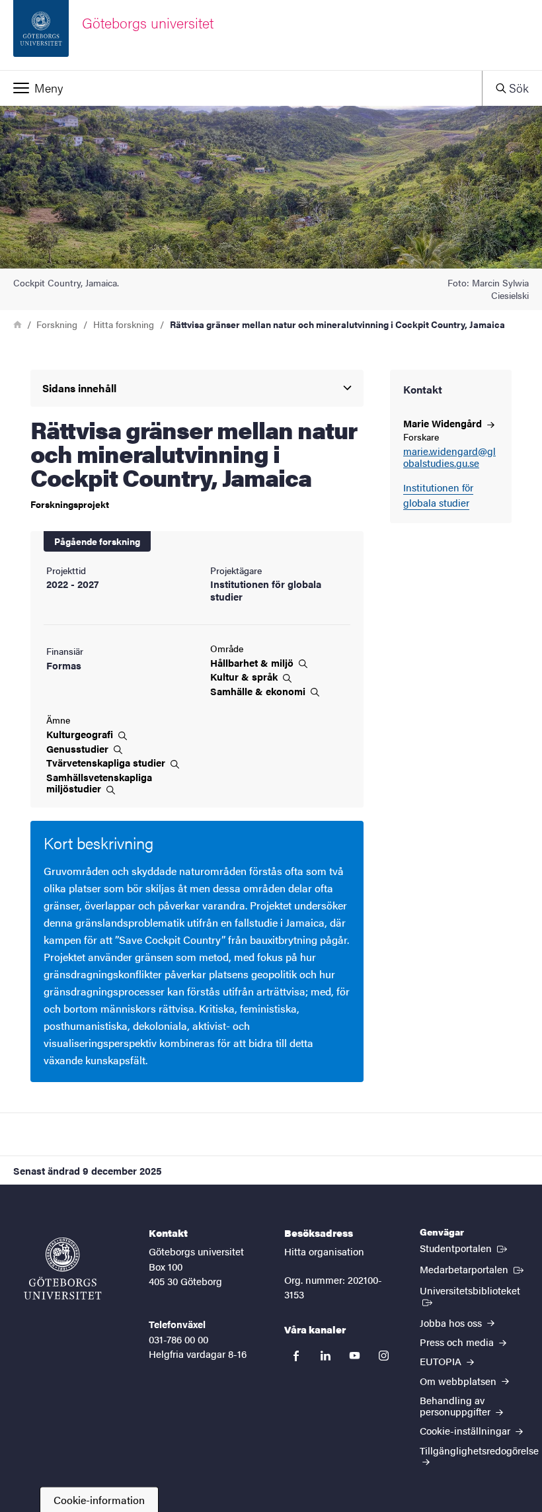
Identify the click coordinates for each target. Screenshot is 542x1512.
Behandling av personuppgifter (456, 1405)
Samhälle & (259, 691)
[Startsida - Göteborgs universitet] (62, 1268)
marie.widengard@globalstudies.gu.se (449, 457)
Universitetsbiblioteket (474, 1289)
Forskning (56, 324)
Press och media (458, 1342)
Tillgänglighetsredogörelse (479, 1450)
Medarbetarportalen (473, 1268)
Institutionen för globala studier (438, 494)
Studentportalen (465, 1247)
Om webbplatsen (459, 1381)
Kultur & (245, 677)
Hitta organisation (324, 1251)
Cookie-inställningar (466, 1430)
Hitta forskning (123, 324)
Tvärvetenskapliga (107, 763)
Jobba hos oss (452, 1322)
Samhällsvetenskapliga (99, 782)
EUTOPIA (442, 1361)
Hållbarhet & (253, 663)
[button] (241, 88)
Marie (443, 423)
